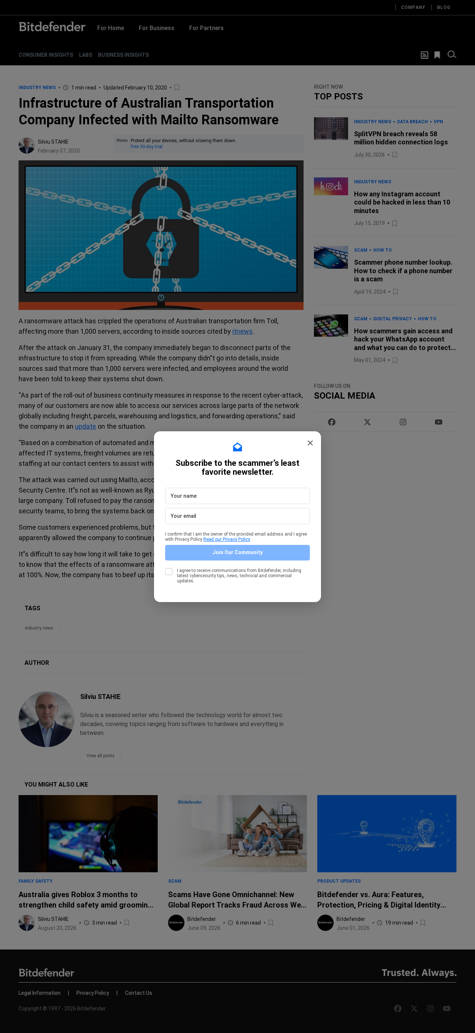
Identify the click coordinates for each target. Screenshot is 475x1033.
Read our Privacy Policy (226, 539)
